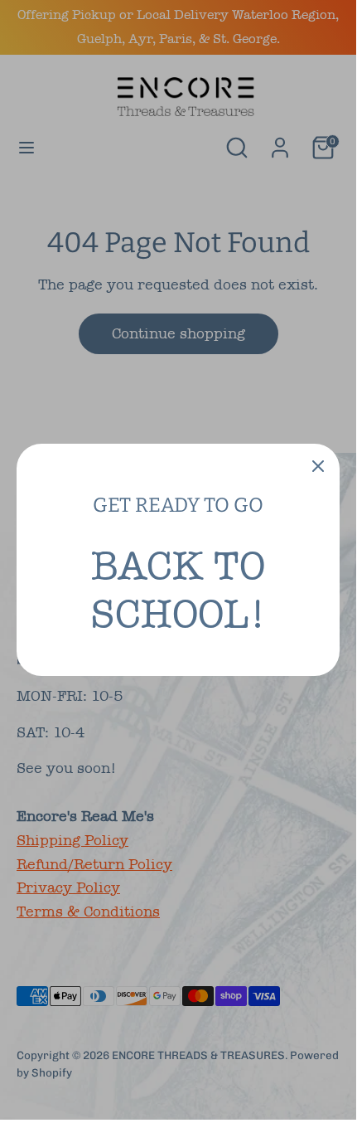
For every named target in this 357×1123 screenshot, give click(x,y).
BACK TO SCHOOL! (178, 589)
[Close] (318, 465)
